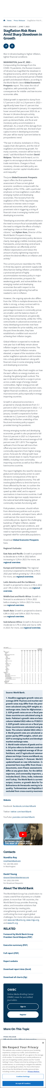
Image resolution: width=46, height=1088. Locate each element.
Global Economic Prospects (26, 540)
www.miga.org (32, 920)
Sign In (23, 1006)
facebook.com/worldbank (24, 806)
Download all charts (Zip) (15, 977)
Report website (10, 961)
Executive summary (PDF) (15, 945)
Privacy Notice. (34, 1071)
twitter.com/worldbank (21, 811)
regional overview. (12, 562)
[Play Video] (23, 834)
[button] (12, 46)
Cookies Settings (23, 1076)
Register (23, 1014)
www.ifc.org (12, 923)
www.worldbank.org (16, 920)
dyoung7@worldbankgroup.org (16, 877)
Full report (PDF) (11, 953)
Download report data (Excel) (17, 969)
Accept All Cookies (23, 1083)
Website (7, 800)
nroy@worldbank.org (12, 861)
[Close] (43, 1042)
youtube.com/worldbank (23, 817)
